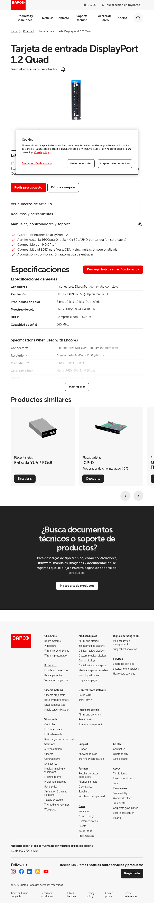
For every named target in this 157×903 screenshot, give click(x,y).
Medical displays (88, 636)
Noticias (47, 18)
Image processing (89, 709)
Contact (118, 744)
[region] (77, 152)
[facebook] (21, 871)
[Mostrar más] (77, 387)
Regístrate (132, 873)
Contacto (62, 18)
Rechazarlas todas (81, 163)
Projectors (50, 665)
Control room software (92, 690)
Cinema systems (53, 690)
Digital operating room (126, 636)
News (82, 806)
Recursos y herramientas (32, 214)
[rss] (37, 871)
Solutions (49, 744)
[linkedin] (29, 871)
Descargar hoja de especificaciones (111, 269)
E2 (13, 164)
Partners (83, 768)
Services (118, 659)
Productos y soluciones (25, 18)
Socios (122, 18)
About (116, 768)
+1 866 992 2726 (25, 850)
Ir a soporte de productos (77, 585)
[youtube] (46, 871)
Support (83, 744)
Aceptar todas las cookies (115, 163)
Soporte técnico (81, 18)
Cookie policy (41, 152)
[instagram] (13, 871)
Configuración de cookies (37, 163)
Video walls (50, 719)
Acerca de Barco (105, 18)
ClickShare (50, 636)
